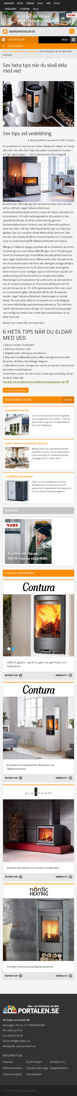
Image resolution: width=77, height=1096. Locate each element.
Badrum (9, 3)
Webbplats (62, 675)
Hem (5, 51)
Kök (48, 3)
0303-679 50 (15, 1030)
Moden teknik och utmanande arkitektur (26, 443)
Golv (40, 3)
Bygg (20, 3)
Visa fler (68, 399)
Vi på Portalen (34, 1062)
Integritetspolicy (59, 1068)
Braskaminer (17, 51)
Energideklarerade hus (17, 410)
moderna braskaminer (16, 390)
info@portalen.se (20, 1041)
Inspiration (32, 51)
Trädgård (10, 9)
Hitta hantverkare (12, 1068)
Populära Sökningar (37, 1068)
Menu (65, 39)
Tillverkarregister (12, 1074)
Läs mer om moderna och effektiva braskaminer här (34, 382)
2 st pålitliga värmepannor (19, 476)
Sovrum (25, 9)
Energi (30, 3)
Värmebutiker (33, 1074)
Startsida (8, 1062)
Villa (36, 9)
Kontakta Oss (57, 1062)
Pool (57, 3)
